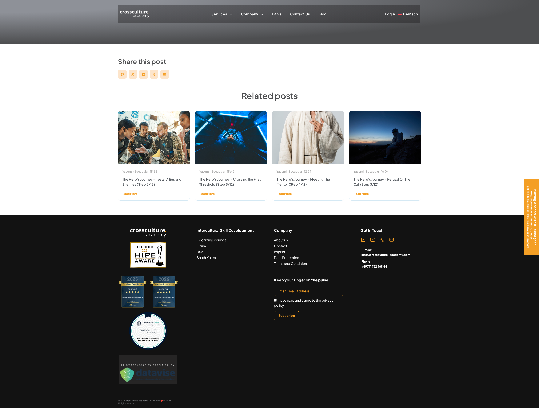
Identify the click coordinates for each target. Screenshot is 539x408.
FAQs (277, 14)
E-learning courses (212, 240)
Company (249, 14)
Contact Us (300, 14)
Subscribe (286, 315)
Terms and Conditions (291, 263)
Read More (130, 193)
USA (200, 252)
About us (281, 240)
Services (219, 14)
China (201, 246)
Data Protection (286, 257)
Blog (322, 14)
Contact (280, 246)
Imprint (279, 252)
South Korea (206, 257)
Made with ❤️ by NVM (160, 400)
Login (390, 14)
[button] (122, 74)
